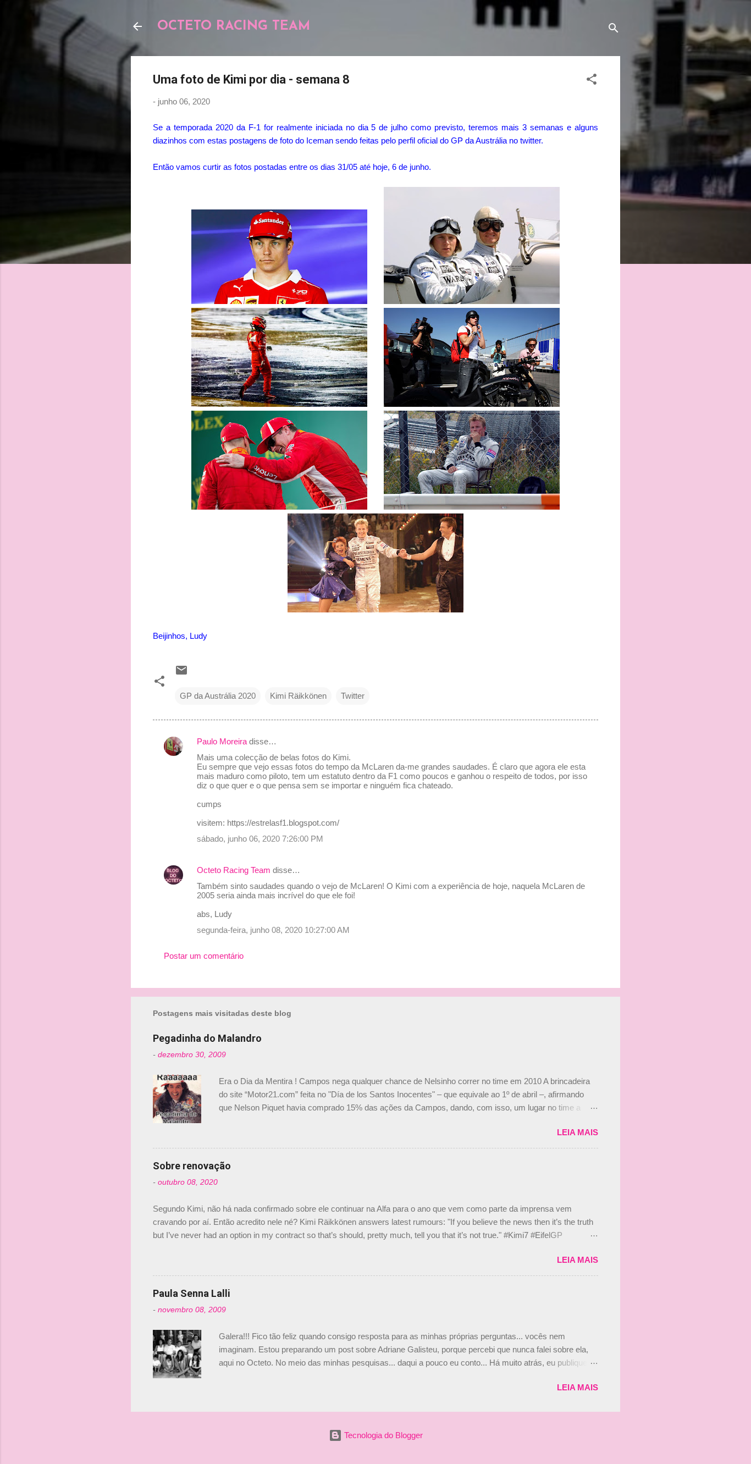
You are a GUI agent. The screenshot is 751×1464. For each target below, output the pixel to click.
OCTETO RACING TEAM (233, 26)
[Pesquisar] (613, 30)
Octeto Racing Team (233, 870)
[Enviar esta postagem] (181, 673)
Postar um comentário (204, 955)
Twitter (353, 695)
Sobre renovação (192, 1166)
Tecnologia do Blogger (382, 1435)
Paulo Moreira (222, 741)
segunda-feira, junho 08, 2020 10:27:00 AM (273, 930)
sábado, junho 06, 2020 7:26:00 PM (260, 838)
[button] (591, 81)
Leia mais (577, 1132)
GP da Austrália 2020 (218, 695)
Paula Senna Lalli (191, 1293)
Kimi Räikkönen (298, 695)
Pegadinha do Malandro (207, 1038)
